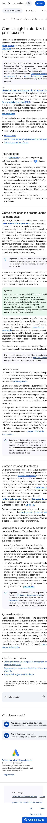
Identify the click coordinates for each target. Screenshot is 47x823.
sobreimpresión (20, 381)
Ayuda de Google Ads (18, 3)
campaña (6, 48)
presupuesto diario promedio (16, 223)
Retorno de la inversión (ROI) (16, 102)
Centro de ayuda (12, 11)
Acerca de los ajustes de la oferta (19, 674)
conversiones (8, 114)
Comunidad (31, 11)
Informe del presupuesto (34, 76)
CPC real (30, 505)
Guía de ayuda (36, 819)
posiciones (28, 586)
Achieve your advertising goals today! (17, 760)
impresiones (13, 600)
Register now (9, 775)
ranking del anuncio (11, 499)
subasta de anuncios (27, 476)
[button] (4, 3)
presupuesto (8, 45)
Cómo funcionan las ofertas (16, 142)
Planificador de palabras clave (29, 595)
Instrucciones (10, 135)
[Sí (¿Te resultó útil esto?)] (43, 697)
